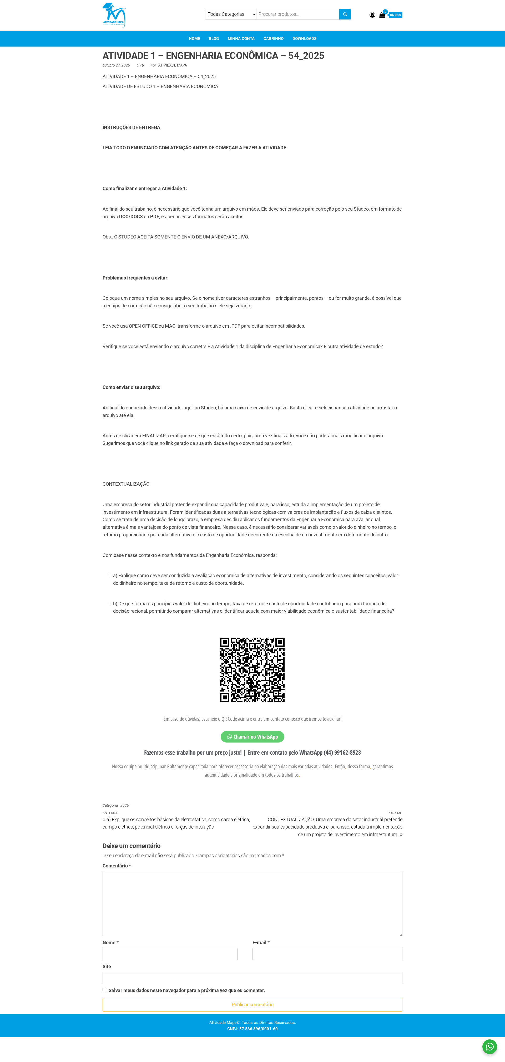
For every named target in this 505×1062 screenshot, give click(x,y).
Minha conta (241, 38)
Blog (214, 38)
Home (194, 38)
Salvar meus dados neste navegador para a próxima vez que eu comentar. (187, 990)
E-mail (261, 942)
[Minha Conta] (372, 15)
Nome (111, 942)
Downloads (304, 38)
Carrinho (274, 38)
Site (107, 966)
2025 (124, 805)
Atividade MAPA (172, 65)
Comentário (117, 865)
